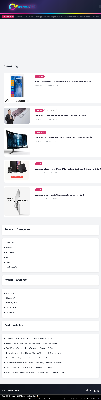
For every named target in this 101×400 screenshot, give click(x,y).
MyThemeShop (31, 396)
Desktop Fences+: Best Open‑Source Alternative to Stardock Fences (31, 343)
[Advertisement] (50, 37)
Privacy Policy (33, 399)
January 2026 (11, 307)
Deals (38, 164)
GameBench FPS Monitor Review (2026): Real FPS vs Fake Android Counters (35, 372)
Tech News (51, 110)
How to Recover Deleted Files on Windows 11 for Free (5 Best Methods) (33, 353)
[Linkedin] (94, 390)
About (41, 399)
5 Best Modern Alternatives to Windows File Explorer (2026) (28, 338)
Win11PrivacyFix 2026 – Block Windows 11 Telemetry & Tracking (31, 348)
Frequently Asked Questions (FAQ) (63, 399)
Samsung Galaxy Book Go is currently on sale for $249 (59, 195)
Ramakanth (38, 86)
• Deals (9, 248)
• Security (9, 262)
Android (39, 76)
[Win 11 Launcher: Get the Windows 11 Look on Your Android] (17, 88)
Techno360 (10, 390)
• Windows (10, 252)
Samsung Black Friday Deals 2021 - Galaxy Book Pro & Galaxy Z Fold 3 (68, 169)
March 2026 (10, 298)
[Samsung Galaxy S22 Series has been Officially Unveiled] (17, 116)
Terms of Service (81, 399)
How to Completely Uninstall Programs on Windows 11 (27, 358)
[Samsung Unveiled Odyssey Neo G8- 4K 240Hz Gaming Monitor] (17, 142)
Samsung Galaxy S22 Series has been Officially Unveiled (60, 115)
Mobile (39, 110)
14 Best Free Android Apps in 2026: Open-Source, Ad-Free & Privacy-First (34, 363)
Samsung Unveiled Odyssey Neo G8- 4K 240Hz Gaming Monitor (64, 137)
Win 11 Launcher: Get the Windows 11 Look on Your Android (63, 81)
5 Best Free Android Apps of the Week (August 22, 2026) (41, 17)
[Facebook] (87, 390)
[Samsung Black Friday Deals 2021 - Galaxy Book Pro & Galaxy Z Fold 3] (17, 171)
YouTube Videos (92, 399)
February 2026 (11, 303)
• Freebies (10, 243)
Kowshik (38, 173)
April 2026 (10, 293)
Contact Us (47, 399)
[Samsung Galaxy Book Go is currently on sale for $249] (17, 201)
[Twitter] (91, 390)
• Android (9, 257)
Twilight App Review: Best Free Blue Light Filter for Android (29, 367)
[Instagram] (98, 390)
